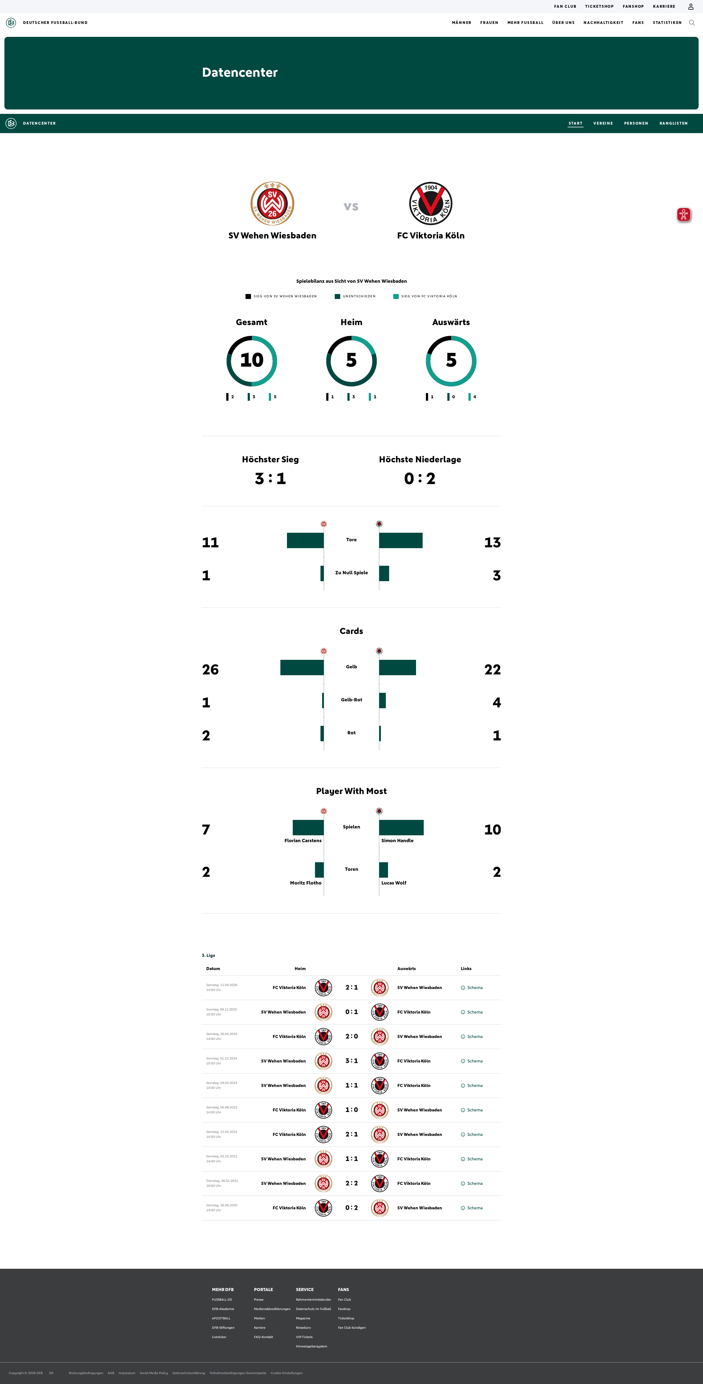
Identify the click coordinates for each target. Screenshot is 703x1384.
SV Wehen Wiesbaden (419, 987)
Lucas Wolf (393, 883)
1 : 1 (351, 1085)
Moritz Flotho (306, 883)
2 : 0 (351, 1036)
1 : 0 (351, 1110)
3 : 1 (351, 1061)
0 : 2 (351, 1208)
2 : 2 (351, 1183)
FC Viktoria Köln (289, 987)
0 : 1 (351, 1012)
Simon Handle (397, 840)
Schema (475, 987)
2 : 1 (351, 987)
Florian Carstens (303, 840)
